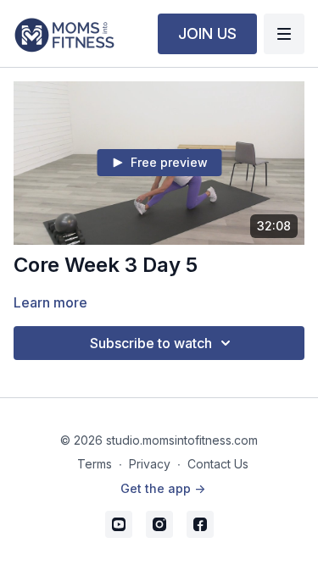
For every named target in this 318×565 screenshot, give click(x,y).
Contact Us (217, 464)
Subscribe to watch (151, 343)
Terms (94, 464)
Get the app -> (162, 488)
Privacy (149, 464)
